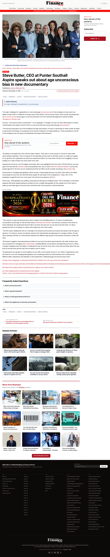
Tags (69, 549)
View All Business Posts (41, 455)
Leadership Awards (92, 478)
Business (28, 8)
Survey (4, 96)
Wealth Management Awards (95, 500)
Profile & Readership (7, 481)
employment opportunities (30, 96)
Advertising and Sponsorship (9, 478)
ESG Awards (70, 512)
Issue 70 (26, 512)
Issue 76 (26, 498)
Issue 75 (26, 500)
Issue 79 (26, 490)
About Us (4, 476)
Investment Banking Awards (73, 521)
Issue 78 (26, 493)
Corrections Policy (92, 512)
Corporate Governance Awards (74, 498)
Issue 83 (26, 481)
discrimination (64, 125)
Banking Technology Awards (73, 486)
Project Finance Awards (93, 486)
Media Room (48, 488)
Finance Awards (70, 531)
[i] (40, 166)
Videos (70, 8)
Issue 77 (26, 495)
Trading (64, 8)
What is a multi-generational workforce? (17, 296)
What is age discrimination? (13, 291)
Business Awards (71, 481)
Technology (49, 8)
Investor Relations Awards (94, 476)
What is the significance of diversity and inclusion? (20, 302)
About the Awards (49, 476)
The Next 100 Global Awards (95, 498)
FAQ (46, 490)
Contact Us (4, 483)
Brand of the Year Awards (73, 478)
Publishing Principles (93, 507)
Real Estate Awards (92, 483)
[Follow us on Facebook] (55, 552)
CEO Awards (70, 488)
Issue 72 (26, 507)
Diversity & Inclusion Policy (94, 517)
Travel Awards (91, 502)
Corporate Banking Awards (73, 500)
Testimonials (48, 486)
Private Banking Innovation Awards (96, 526)
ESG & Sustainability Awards (73, 510)
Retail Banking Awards (93, 529)
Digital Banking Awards (72, 529)
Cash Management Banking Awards (75, 483)
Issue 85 (26, 476)
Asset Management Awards (73, 476)
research (19, 96)
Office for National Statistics (60, 166)
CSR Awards (70, 493)
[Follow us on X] (61, 552)
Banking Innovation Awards (73, 526)
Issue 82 (26, 483)
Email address (77, 464)
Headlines (92, 8)
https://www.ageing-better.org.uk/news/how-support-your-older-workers (29, 267)
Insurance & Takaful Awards (73, 519)
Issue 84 (26, 478)
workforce (21, 166)
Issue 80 (26, 488)
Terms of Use (5, 490)
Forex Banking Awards (72, 514)
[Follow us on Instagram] (52, 552)
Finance (35, 8)
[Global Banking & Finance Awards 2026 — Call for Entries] (41, 204)
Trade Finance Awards (93, 495)
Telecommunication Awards (94, 490)
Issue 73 (26, 505)
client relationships (28, 244)
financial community (42, 96)
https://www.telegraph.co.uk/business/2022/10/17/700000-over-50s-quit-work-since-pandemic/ (36, 260)
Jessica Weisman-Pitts (18, 88)
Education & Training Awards (73, 507)
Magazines (84, 8)
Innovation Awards (71, 517)
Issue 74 (26, 502)
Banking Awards (70, 524)
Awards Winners (49, 481)
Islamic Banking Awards (93, 481)
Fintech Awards (70, 505)
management (12, 96)
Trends (99, 8)
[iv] (54, 177)
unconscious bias (46, 112)
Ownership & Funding (93, 510)
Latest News (5, 486)
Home (4, 68)
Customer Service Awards (73, 490)
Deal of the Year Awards (72, 495)
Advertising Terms (6, 493)
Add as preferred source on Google (68, 91)
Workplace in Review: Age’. (12, 119)
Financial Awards (92, 521)
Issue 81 (26, 486)
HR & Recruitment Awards (94, 493)
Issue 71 (26, 510)
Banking (42, 8)
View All (26, 514)
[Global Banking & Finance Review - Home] (55, 3)
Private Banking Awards (93, 524)
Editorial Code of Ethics (93, 514)
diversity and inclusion (44, 222)
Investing (57, 8)
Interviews (21, 8)
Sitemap (65, 549)
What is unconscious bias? (13, 285)
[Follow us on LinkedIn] (58, 552)
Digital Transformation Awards (74, 502)
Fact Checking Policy (93, 519)
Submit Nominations (49, 483)
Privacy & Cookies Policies (8, 488)
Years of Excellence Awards (95, 505)
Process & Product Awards (94, 488)
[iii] (59, 175)
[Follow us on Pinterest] (49, 552)
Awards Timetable (49, 478)
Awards (76, 8)
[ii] (74, 169)
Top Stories (12, 8)
